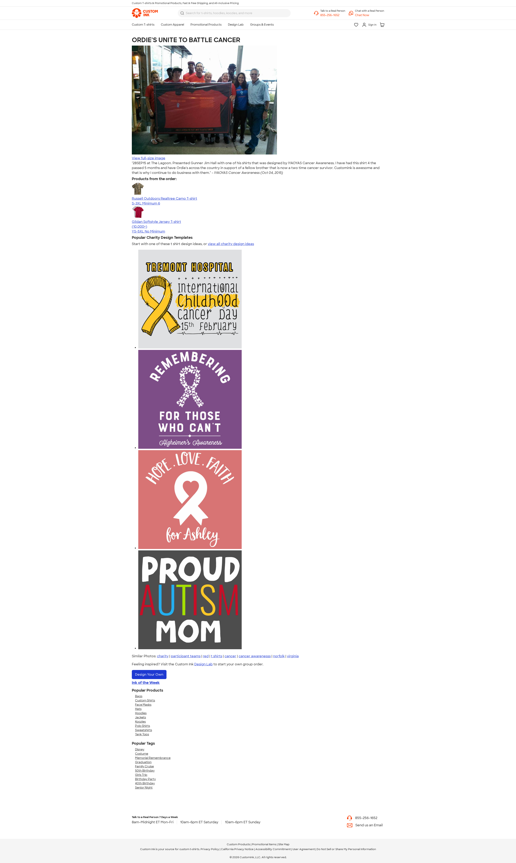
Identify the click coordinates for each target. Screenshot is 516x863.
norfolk (279, 656)
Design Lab (203, 664)
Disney (139, 749)
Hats (138, 709)
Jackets (140, 717)
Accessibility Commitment (273, 849)
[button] (369, 15)
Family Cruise (144, 766)
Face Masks (143, 704)
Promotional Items (264, 844)
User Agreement (303, 849)
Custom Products (238, 844)
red (206, 656)
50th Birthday (145, 770)
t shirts (216, 656)
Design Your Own (149, 674)
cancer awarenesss (255, 656)
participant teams (186, 656)
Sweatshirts (143, 730)
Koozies (140, 721)
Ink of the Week (146, 682)
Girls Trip (141, 775)
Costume (141, 754)
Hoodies (141, 713)
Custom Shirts (145, 700)
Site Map (283, 844)
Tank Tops (142, 734)
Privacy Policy (210, 849)
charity (163, 656)
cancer (230, 656)
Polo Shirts (142, 726)
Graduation (143, 762)
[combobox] (234, 13)
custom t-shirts (189, 849)
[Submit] (182, 13)
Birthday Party (145, 779)
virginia (293, 656)
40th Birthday (145, 783)
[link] (145, 13)
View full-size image (148, 158)
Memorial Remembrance (153, 758)
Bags (138, 696)
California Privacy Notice (237, 849)
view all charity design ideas (231, 244)
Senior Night (144, 787)
